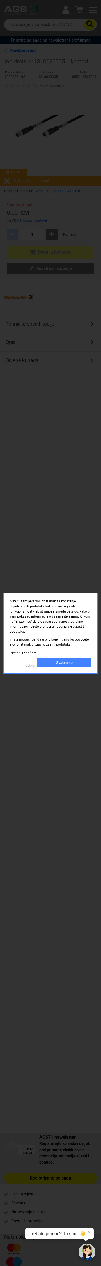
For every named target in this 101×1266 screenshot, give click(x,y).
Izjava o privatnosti (24, 652)
